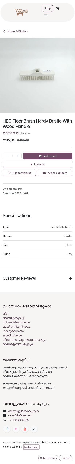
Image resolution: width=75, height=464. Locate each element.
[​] (7, 429)
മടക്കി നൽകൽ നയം (16, 326)
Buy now (38, 164)
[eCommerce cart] (57, 8)
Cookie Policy (31, 447)
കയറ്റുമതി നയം (13, 331)
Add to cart (50, 156)
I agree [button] (66, 458)
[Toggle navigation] (45, 15)
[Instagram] (16, 429)
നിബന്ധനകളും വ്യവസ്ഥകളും (24, 339)
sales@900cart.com (20, 415)
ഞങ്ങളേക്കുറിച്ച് (13, 318)
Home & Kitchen (17, 31)
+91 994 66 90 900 (18, 419)
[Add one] (18, 156)
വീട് (5, 313)
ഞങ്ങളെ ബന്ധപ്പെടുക (18, 344)
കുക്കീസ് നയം (12, 335)
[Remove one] (6, 156)
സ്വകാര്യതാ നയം (16, 322)
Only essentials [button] (48, 458)
